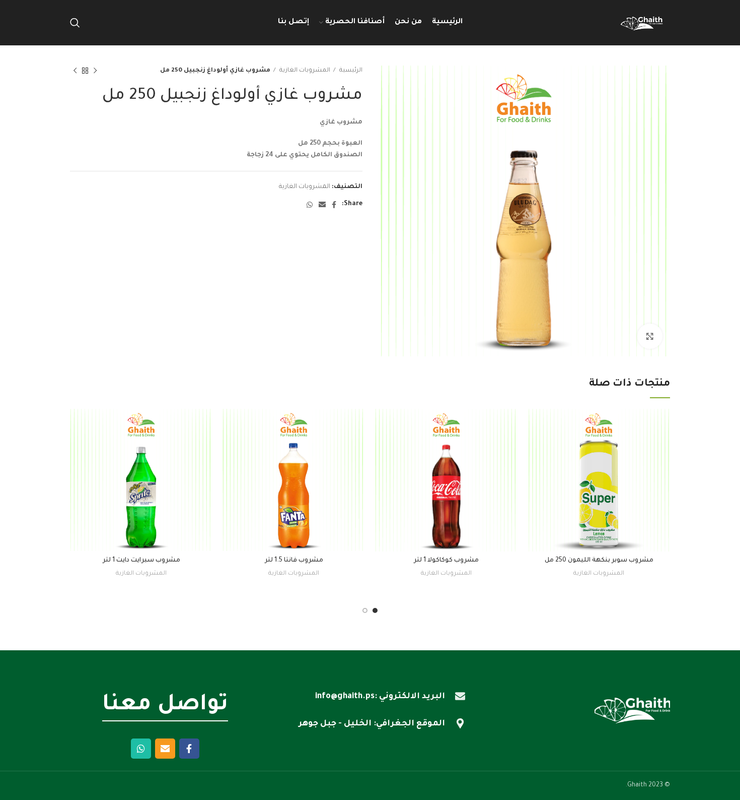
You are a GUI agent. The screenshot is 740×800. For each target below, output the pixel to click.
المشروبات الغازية (304, 70)
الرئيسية (350, 70)
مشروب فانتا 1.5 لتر (294, 560)
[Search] (75, 23)
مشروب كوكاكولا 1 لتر (446, 560)
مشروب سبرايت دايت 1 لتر (141, 560)
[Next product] (75, 71)
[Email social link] (322, 204)
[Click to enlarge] (649, 336)
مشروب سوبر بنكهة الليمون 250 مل (599, 560)
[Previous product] (95, 71)
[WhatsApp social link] (310, 204)
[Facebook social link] (334, 204)
